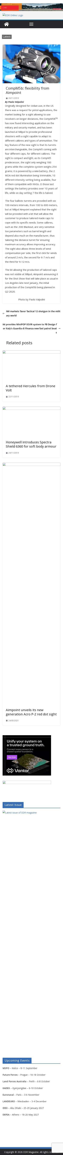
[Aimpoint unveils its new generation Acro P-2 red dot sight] (31, 465)
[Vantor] (27, 737)
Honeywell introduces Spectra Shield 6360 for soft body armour (31, 444)
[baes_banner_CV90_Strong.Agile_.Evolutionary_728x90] (31, 7)
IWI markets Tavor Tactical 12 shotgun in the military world (33, 313)
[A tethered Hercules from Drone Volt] (31, 352)
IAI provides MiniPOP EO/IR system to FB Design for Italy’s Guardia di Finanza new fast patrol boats (30, 328)
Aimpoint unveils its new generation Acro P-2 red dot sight (31, 712)
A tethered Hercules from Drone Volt (30, 388)
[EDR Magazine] (6, 24)
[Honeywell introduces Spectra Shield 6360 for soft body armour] (31, 409)
